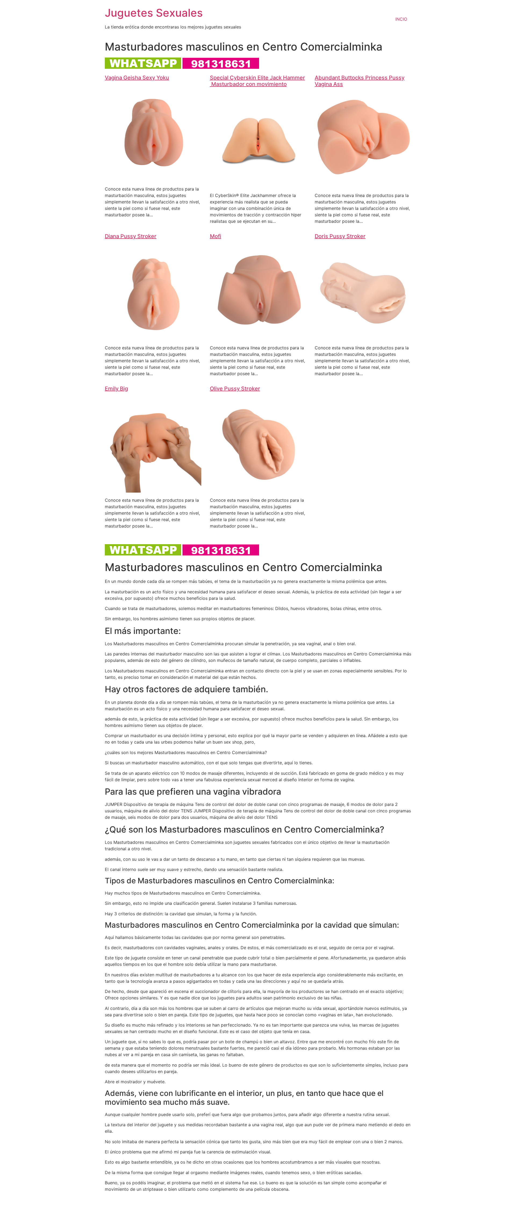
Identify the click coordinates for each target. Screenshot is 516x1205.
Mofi (215, 236)
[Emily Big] (153, 489)
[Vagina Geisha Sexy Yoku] (153, 178)
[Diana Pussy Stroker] (153, 337)
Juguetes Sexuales (154, 12)
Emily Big (116, 388)
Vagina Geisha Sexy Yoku (137, 77)
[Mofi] (258, 337)
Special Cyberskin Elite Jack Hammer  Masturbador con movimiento (257, 80)
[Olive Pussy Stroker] (258, 489)
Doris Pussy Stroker (340, 236)
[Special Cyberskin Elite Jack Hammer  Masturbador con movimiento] (258, 184)
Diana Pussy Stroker (130, 236)
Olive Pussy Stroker (235, 388)
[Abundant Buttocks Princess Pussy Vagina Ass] (363, 184)
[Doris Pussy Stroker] (363, 337)
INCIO (401, 19)
